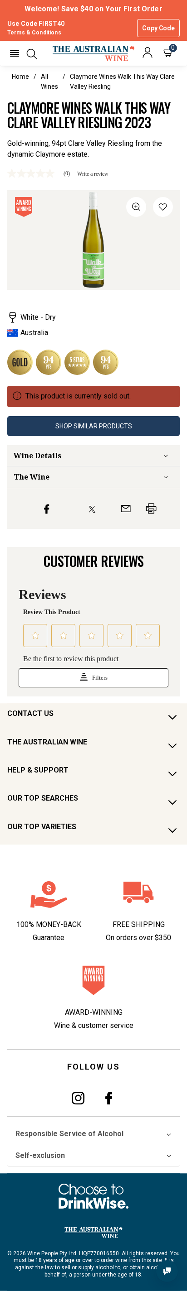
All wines (49, 81)
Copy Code (158, 28)
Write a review (92, 174)
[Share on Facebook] (46, 508)
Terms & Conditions (34, 32)
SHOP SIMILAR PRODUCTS (93, 426)
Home (20, 76)
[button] (14, 53)
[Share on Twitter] (92, 508)
